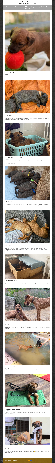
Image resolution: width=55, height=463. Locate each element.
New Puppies (8, 201)
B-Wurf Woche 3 (9, 73)
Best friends (8, 245)
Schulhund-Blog (29, 7)
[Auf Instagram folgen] (29, 460)
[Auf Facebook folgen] (31, 460)
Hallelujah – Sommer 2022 (12, 323)
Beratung (37, 7)
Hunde (21, 7)
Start (7, 7)
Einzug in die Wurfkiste (11, 280)
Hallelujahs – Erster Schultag (12, 409)
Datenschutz (8, 460)
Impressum (14, 460)
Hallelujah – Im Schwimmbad (12, 366)
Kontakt (27, 8)
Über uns (11, 7)
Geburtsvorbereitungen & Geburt (13, 157)
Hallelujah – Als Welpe (11, 447)
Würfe (16, 7)
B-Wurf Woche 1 (9, 115)
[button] (2, 461)
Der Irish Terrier (45, 7)
